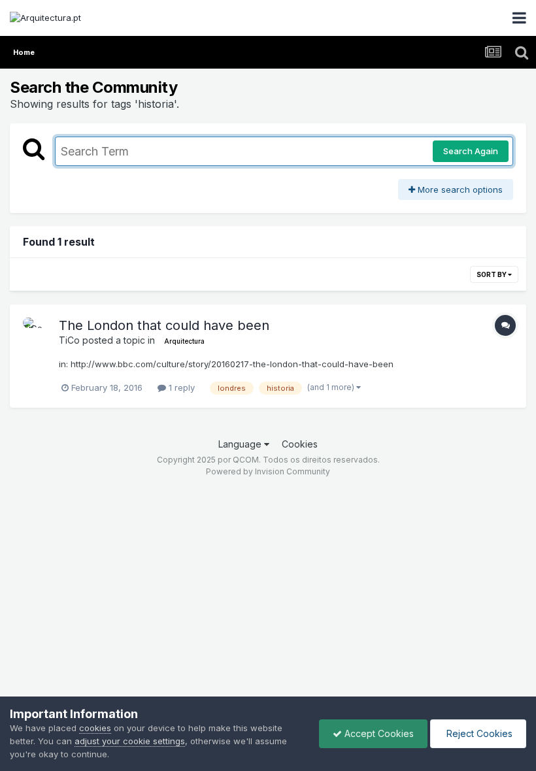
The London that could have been (164, 325)
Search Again (470, 151)
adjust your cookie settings (130, 741)
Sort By (492, 274)
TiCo (69, 340)
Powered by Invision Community (268, 471)
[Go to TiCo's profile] (37, 332)
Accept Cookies (378, 733)
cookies (95, 728)
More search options (459, 189)
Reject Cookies (478, 733)
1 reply (180, 387)
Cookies (300, 444)
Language (241, 444)
